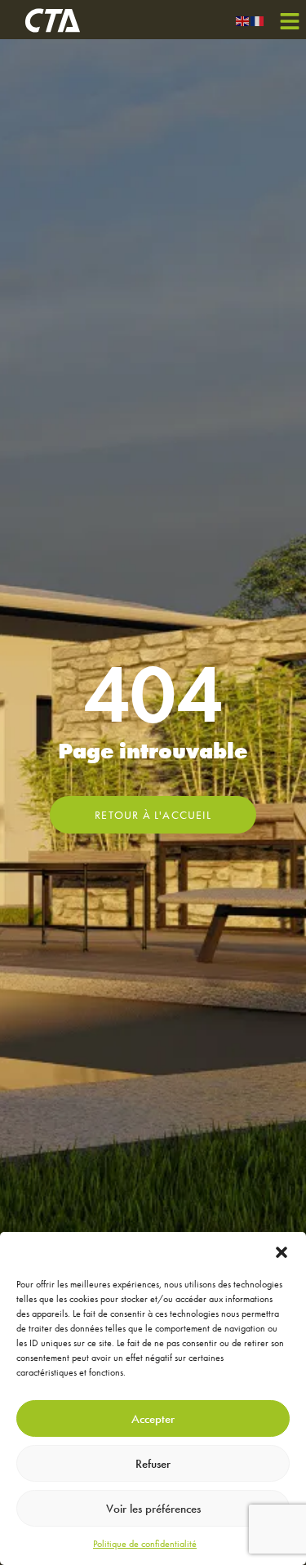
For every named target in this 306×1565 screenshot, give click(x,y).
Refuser (153, 1464)
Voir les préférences (153, 1509)
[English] (243, 19)
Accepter (153, 1419)
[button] (281, 1252)
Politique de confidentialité (145, 1543)
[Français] (258, 19)
